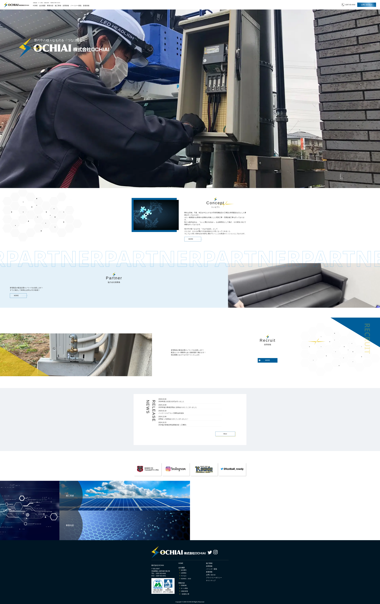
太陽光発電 (184, 591)
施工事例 (58, 5)
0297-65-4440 (350, 5)
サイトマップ (211, 580)
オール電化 (184, 588)
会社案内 (183, 570)
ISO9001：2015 (186, 578)
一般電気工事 (185, 594)
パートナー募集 (76, 5)
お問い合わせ (366, 5)
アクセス (183, 576)
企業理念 (183, 573)
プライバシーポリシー (214, 577)
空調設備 (183, 585)
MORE (190, 239)
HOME (35, 5)
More (225, 434)
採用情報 (66, 5)
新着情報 (86, 5)
